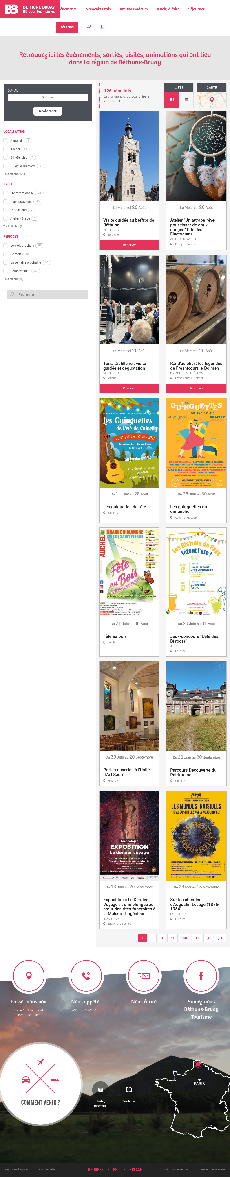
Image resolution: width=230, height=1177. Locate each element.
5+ (172, 938)
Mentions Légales (16, 1169)
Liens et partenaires (212, 1169)
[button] (98, 9)
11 (197, 938)
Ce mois (19, 254)
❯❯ (220, 938)
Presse (135, 1170)
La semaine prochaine (29, 262)
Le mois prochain (25, 245)
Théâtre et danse (25, 193)
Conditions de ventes (174, 1169)
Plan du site (46, 1169)
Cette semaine (23, 271)
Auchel (18, 149)
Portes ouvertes (25, 201)
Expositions (21, 210)
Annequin (19, 140)
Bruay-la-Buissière (25, 166)
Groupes (95, 1170)
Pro (116, 1170)
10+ (185, 938)
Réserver (129, 245)
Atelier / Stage (22, 218)
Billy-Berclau (21, 157)
